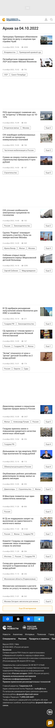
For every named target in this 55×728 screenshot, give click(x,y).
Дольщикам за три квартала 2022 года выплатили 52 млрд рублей (20, 452)
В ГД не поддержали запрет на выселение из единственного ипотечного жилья (18, 521)
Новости (6, 634)
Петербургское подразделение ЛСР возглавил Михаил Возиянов (20, 60)
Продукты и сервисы (39, 639)
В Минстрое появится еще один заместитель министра (18, 497)
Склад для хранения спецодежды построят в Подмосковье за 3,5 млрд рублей (19, 565)
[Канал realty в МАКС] (8, 619)
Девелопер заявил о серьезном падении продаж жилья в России (19, 407)
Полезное (41, 634)
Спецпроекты (9, 639)
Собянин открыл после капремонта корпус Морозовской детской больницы (19, 257)
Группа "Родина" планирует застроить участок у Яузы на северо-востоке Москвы (17, 235)
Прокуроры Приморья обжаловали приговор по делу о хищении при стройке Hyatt (20, 39)
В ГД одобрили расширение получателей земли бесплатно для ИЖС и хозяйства (20, 310)
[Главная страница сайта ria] (3, 19)
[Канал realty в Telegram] (39, 619)
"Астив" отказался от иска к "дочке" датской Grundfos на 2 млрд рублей (18, 355)
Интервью (29, 634)
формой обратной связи (27, 694)
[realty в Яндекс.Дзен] (18, 619)
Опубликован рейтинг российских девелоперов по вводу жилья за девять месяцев (19, 476)
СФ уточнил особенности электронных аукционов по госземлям (16, 212)
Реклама (22, 639)
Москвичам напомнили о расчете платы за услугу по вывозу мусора (20, 587)
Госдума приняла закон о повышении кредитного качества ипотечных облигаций (19, 431)
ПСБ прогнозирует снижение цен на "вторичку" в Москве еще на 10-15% (20, 114)
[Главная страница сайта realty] (16, 19)
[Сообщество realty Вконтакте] (28, 619)
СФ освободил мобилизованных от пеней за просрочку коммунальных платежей (19, 137)
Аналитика (17, 634)
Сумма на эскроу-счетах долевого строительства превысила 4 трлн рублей (20, 159)
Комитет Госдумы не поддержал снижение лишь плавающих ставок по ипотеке (19, 543)
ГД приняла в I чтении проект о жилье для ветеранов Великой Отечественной (18, 333)
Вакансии (7, 650)
